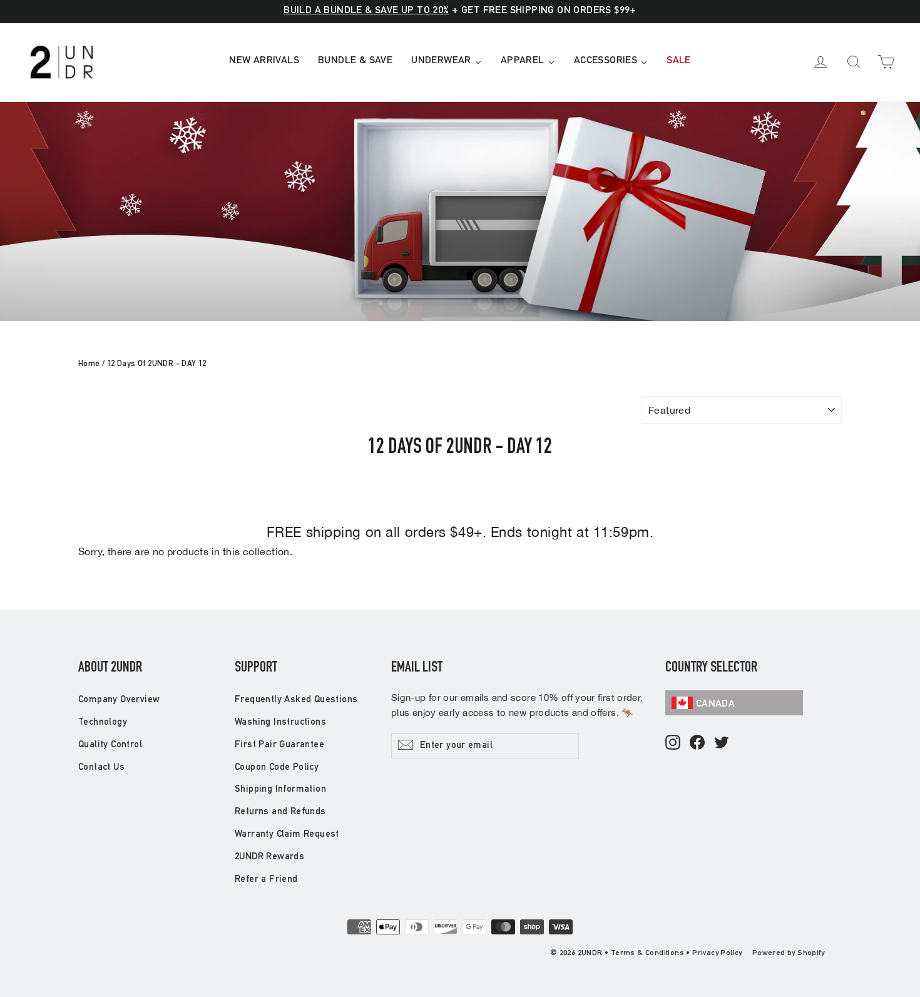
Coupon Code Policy (277, 767)
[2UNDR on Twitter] (721, 743)
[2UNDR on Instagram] (672, 743)
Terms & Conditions (647, 953)
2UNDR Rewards (269, 857)
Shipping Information (280, 789)
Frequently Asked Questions (296, 700)
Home (89, 364)
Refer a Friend (266, 879)
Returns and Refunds (280, 812)
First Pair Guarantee (279, 745)
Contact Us (101, 767)
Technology (102, 722)
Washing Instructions (280, 722)
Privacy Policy (717, 953)
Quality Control (110, 745)
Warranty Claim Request (287, 834)
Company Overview (119, 700)
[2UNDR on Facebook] (697, 743)
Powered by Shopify (788, 953)
